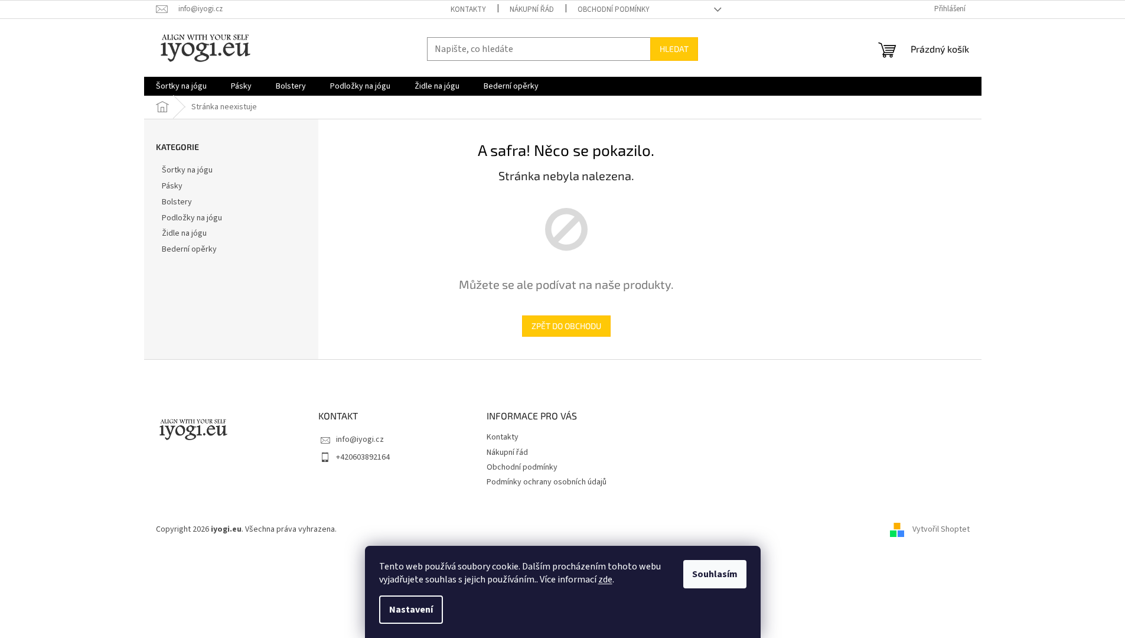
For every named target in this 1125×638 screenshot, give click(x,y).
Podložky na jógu (192, 218)
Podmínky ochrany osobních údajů (546, 482)
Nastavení (411, 609)
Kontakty (468, 9)
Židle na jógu (184, 233)
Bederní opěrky (189, 249)
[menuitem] (181, 86)
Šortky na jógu (187, 170)
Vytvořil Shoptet (941, 530)
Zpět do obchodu (566, 326)
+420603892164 (363, 457)
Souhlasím (715, 574)
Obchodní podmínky (614, 9)
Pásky (172, 186)
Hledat (674, 49)
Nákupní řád (532, 9)
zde (605, 579)
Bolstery (177, 202)
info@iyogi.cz (360, 439)
